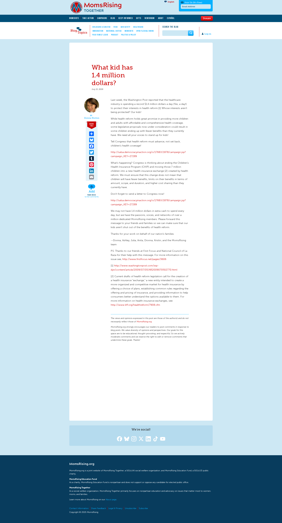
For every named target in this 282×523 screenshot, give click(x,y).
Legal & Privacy (115, 508)
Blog (113, 18)
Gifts (138, 18)
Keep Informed (126, 18)
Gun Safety (125, 27)
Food (116, 27)
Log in (207, 34)
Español (171, 18)
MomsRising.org (98, 7)
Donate (207, 18)
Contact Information (79, 508)
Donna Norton (91, 118)
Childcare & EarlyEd (101, 27)
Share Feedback (98, 508)
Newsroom (150, 18)
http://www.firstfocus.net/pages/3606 (144, 259)
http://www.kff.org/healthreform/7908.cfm (135, 304)
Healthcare (138, 27)
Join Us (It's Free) (193, 2)
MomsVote (74, 18)
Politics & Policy (128, 35)
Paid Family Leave (100, 35)
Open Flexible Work (145, 31)
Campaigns (102, 18)
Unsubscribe (130, 508)
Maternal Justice (114, 31)
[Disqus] (150, 380)
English (171, 2)
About (161, 18)
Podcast (114, 35)
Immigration (97, 31)
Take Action (88, 18)
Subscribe (143, 508)
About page (111, 499)
